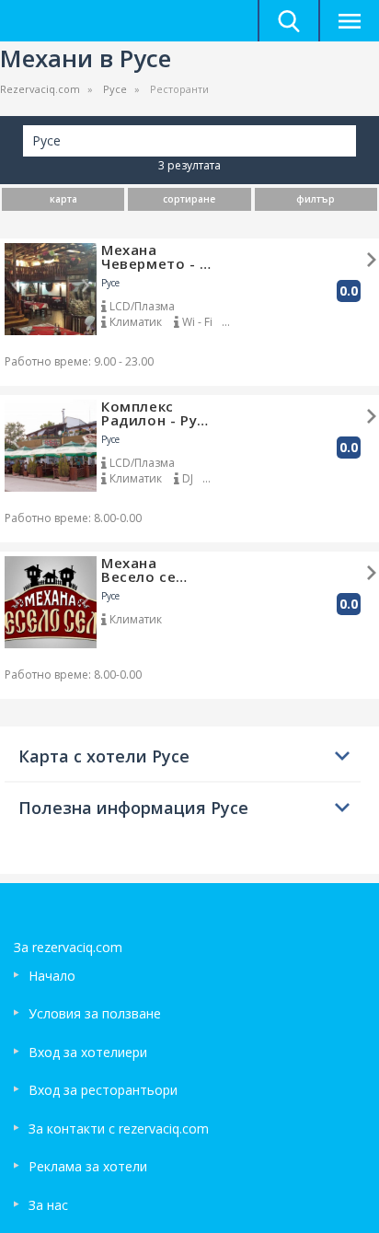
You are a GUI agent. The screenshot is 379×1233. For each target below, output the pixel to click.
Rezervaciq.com (40, 89)
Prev (15, 285)
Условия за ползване (95, 1013)
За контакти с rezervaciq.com (119, 1128)
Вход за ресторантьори (103, 1090)
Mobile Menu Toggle (348, 20)
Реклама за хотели (88, 1166)
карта (63, 198)
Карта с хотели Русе (104, 756)
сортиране (189, 198)
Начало (52, 975)
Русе (115, 89)
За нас (48, 1205)
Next (85, 285)
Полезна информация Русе (133, 808)
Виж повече (371, 259)
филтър (315, 198)
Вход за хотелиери (88, 1052)
